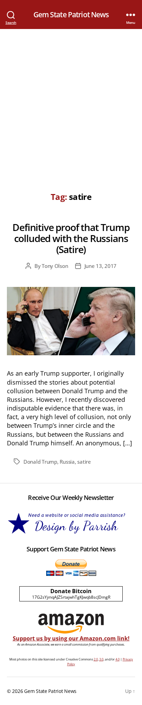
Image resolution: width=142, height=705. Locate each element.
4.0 (117, 659)
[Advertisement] (71, 103)
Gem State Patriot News (71, 14)
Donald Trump (40, 461)
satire (84, 461)
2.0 (96, 659)
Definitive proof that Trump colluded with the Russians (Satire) (71, 238)
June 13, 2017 (100, 265)
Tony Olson (55, 265)
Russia (67, 461)
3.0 (101, 659)
